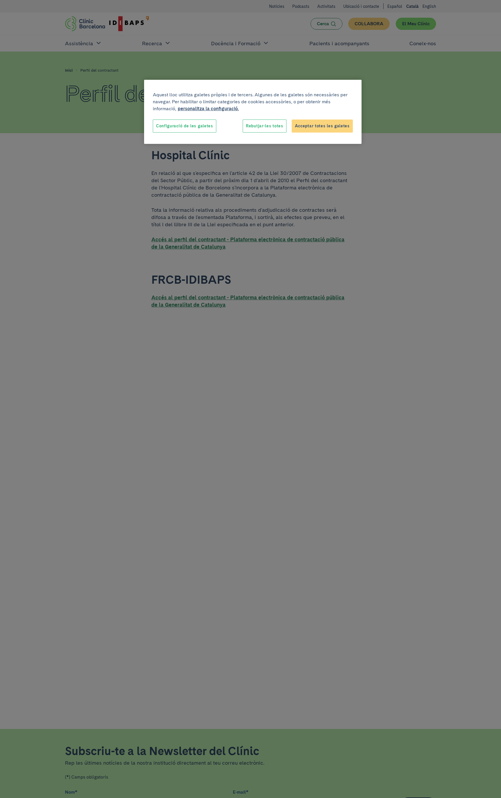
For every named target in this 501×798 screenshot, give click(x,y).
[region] (253, 112)
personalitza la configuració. (208, 108)
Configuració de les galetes (184, 126)
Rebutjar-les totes (264, 126)
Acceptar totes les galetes (322, 126)
